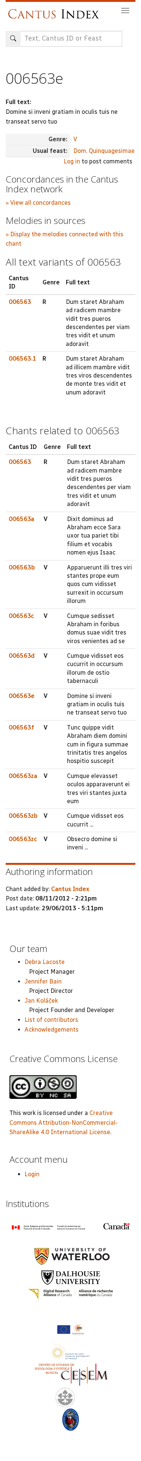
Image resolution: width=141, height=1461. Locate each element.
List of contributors (51, 1019)
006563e (22, 696)
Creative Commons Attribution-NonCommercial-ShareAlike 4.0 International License (63, 1122)
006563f (21, 727)
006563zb (23, 815)
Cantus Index (70, 889)
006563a (21, 519)
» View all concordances (38, 202)
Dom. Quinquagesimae (104, 150)
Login (31, 1174)
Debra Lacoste (44, 961)
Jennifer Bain (43, 981)
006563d (22, 655)
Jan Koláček (41, 1000)
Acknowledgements (51, 1029)
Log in (72, 161)
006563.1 (22, 358)
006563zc (23, 839)
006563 (20, 301)
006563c (21, 615)
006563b (22, 567)
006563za (23, 776)
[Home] (55, 10)
